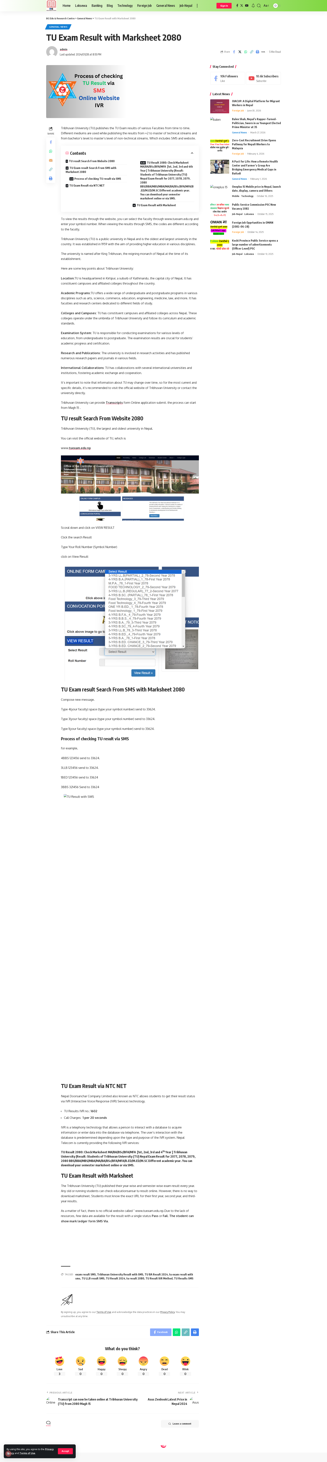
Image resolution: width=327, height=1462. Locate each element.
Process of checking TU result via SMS (97, 178)
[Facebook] (237, 5)
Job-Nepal (237, 214)
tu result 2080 (135, 1278)
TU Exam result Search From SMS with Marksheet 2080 (91, 169)
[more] (197, 5)
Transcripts (114, 402)
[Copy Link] (251, 52)
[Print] (257, 52)
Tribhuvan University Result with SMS (120, 1274)
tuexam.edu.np (80, 448)
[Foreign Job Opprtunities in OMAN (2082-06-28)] (219, 228)
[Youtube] (263, 78)
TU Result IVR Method (159, 1278)
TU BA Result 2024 (156, 1274)
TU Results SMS (183, 1278)
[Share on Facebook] (234, 52)
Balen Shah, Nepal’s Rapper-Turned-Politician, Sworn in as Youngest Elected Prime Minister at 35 (256, 123)
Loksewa (249, 214)
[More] (263, 52)
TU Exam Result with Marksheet (156, 205)
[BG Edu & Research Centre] (51, 5)
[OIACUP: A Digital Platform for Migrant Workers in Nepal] (219, 106)
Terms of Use (27, 1453)
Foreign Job (238, 110)
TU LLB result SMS (93, 1278)
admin (63, 49)
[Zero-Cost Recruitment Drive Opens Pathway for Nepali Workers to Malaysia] (219, 145)
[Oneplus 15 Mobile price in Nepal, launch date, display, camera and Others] (219, 192)
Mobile (235, 196)
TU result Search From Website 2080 (92, 161)
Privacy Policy (167, 1311)
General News (58, 26)
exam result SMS (85, 1274)
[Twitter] (241, 5)
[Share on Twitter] (239, 52)
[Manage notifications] (8, 1454)
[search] (259, 5)
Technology (247, 196)
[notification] (253, 6)
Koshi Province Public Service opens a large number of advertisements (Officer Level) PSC (255, 244)
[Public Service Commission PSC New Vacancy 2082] (219, 210)
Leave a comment (182, 1423)
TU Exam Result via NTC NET (87, 185)
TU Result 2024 (115, 1278)
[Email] (50, 160)
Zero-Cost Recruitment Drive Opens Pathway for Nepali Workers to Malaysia (254, 144)
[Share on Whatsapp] (245, 52)
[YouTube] (246, 5)
